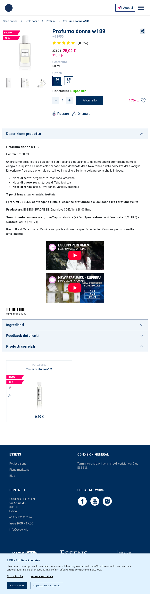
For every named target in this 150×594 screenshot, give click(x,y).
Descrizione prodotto (23, 134)
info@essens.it (18, 529)
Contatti (17, 490)
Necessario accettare (42, 576)
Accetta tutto (17, 585)
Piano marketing (19, 469)
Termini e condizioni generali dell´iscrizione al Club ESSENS (107, 465)
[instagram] (107, 501)
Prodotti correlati (20, 346)
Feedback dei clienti (22, 336)
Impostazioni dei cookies (46, 585)
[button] (43, 83)
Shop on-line (10, 21)
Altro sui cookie (15, 576)
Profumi (50, 21)
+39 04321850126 (20, 517)
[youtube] (95, 501)
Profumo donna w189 (76, 21)
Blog (12, 475)
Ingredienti (15, 325)
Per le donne (32, 21)
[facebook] (82, 501)
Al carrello (90, 100)
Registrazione (17, 463)
